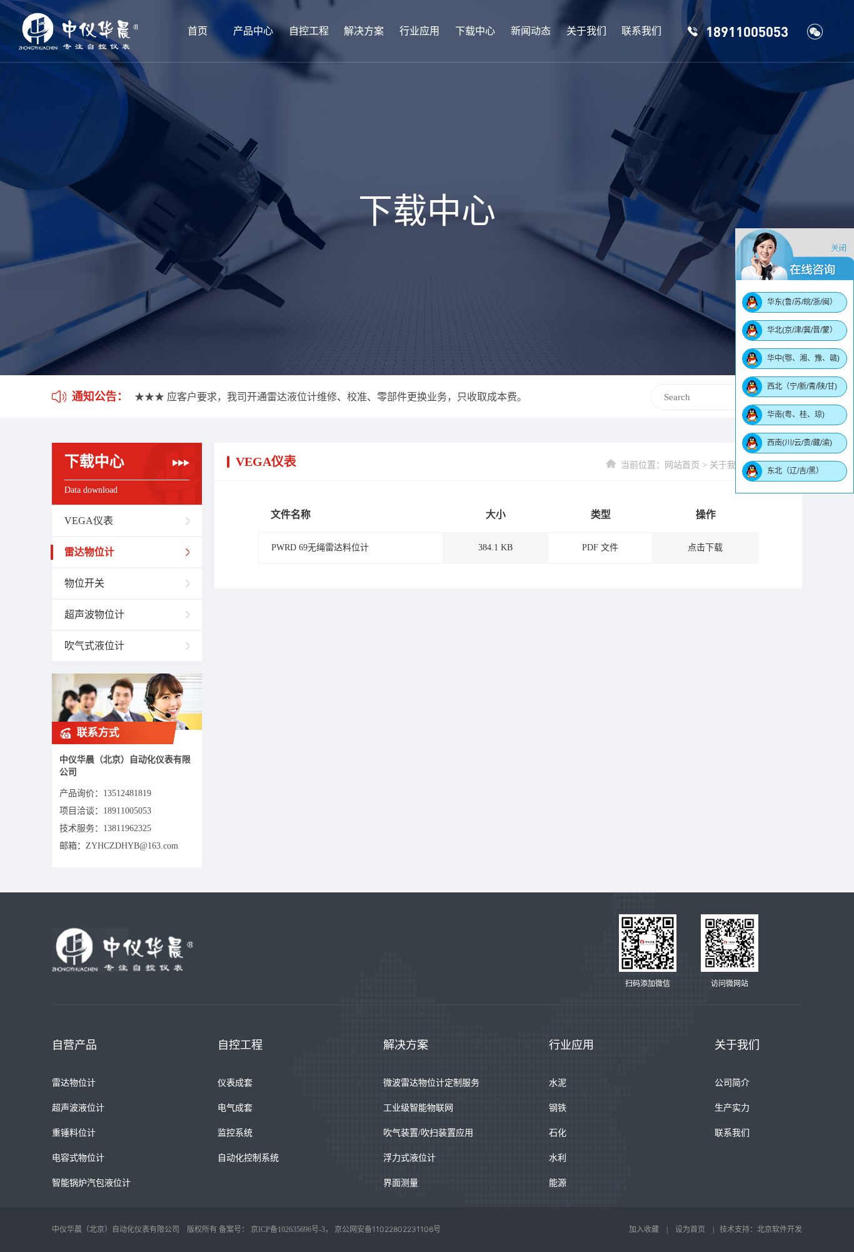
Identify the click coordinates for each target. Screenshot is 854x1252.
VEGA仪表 (88, 520)
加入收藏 (644, 1229)
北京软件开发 (779, 1229)
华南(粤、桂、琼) (796, 414)
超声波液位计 (78, 1108)
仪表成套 (235, 1083)
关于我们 (586, 31)
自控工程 (309, 31)
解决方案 (364, 31)
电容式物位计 (78, 1158)
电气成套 (235, 1108)
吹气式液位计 (94, 645)
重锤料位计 (74, 1133)
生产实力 (732, 1108)
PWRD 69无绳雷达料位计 (320, 547)
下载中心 (475, 31)
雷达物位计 (89, 552)
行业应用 (419, 31)
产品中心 (253, 31)
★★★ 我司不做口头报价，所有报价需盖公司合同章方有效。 (270, 396)
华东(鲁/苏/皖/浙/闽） (802, 302)
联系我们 (641, 31)
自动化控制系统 (248, 1158)
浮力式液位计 (409, 1158)
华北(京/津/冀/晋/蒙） (802, 330)
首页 (198, 31)
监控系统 (235, 1133)
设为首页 (690, 1229)
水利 (557, 1158)
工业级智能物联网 (418, 1108)
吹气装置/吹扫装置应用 (428, 1133)
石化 (557, 1133)
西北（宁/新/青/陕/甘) (802, 386)
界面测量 (400, 1183)
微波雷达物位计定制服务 (431, 1083)
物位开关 (84, 583)
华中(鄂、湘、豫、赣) (803, 358)
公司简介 (732, 1083)
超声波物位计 (94, 614)
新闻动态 (531, 31)
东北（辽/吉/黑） (795, 471)
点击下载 (705, 547)
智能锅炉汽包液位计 (91, 1183)
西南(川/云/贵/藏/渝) (799, 442)
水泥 (557, 1083)
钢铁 (557, 1108)
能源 (557, 1183)
